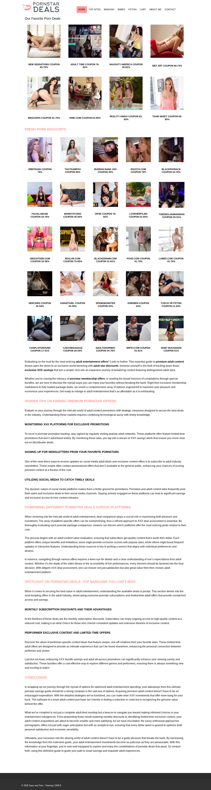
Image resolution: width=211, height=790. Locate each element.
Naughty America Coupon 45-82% (126, 66)
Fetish (132, 9)
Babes (121, 9)
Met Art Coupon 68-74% (167, 65)
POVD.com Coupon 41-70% (138, 260)
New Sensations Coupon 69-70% (44, 66)
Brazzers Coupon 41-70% (44, 118)
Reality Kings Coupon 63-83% (126, 118)
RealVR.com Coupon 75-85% (72, 260)
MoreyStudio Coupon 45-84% (72, 215)
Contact (170, 9)
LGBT (143, 9)
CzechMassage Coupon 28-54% (72, 349)
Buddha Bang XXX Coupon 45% (105, 170)
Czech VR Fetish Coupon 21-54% (171, 304)
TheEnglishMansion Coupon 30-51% (171, 215)
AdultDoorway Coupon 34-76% (105, 349)
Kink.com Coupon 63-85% (85, 118)
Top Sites (95, 9)
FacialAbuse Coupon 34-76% (39, 215)
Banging (109, 9)
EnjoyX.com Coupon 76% (138, 170)
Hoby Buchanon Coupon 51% (171, 349)
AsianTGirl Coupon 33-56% (72, 304)
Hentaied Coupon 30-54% (40, 304)
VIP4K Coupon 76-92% (105, 215)
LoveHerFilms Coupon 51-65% (138, 215)
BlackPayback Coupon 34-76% (171, 170)
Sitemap (49, 785)
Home (81, 9)
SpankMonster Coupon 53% (105, 304)
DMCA (58, 785)
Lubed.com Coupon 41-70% (171, 260)
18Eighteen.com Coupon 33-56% (40, 260)
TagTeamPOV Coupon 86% (73, 170)
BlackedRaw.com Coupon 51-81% (105, 260)
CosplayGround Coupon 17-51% (39, 349)
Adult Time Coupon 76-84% (85, 66)
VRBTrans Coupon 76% (40, 170)
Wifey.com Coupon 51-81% (138, 349)
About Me (155, 9)
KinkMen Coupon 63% (138, 304)
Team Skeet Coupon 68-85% (167, 118)
